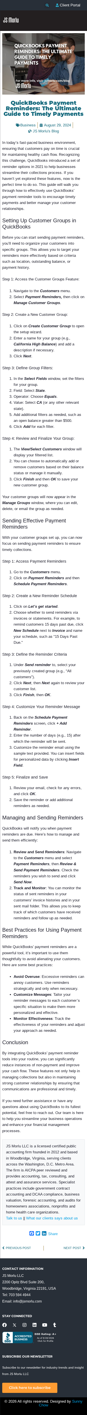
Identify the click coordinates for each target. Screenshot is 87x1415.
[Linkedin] (34, 1325)
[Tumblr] (54, 1325)
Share (53, 1234)
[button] (47, 5)
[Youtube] (44, 1325)
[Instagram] (24, 1325)
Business (28, 125)
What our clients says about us (52, 1218)
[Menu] (79, 119)
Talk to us (14, 1218)
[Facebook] (4, 1325)
